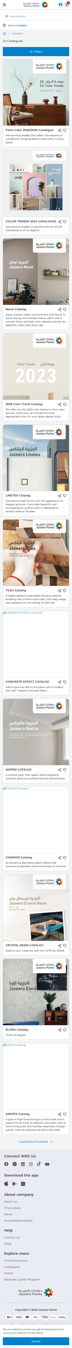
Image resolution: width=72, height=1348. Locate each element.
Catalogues (12, 1267)
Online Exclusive (15, 1260)
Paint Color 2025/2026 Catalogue (29, 130)
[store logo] (36, 4)
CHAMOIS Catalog (19, 857)
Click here (8, 1332)
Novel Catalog (16, 309)
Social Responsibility (18, 1220)
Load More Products (33, 1141)
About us (10, 1201)
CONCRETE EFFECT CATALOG (27, 681)
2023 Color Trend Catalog (24, 404)
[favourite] (64, 130)
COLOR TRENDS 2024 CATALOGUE (31, 221)
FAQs (7, 1243)
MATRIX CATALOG (19, 769)
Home (8, 1273)
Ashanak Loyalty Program (22, 1279)
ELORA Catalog (17, 1029)
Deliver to (17, 25)
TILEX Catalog (16, 590)
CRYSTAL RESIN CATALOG (25, 945)
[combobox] (36, 16)
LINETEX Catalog (18, 495)
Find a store (12, 1208)
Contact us (12, 1237)
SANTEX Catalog (18, 1114)
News (8, 1214)
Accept (36, 1341)
